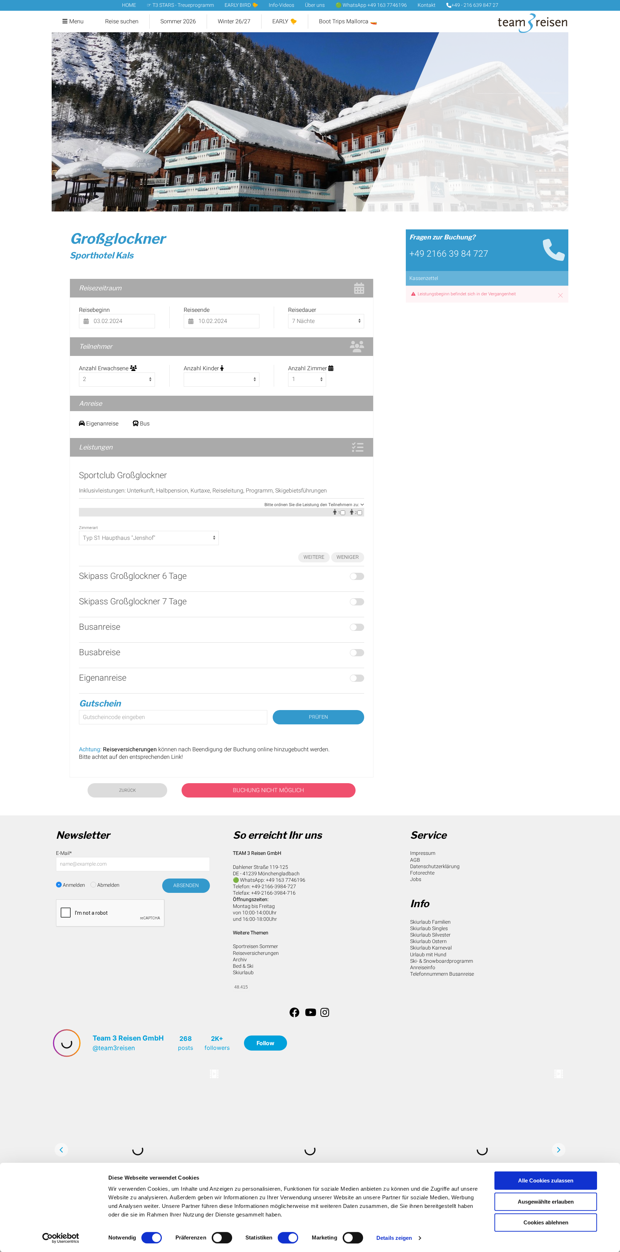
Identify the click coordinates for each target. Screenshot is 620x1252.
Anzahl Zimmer (308, 368)
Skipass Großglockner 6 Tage (133, 576)
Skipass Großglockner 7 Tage (133, 601)
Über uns (315, 5)
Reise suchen (121, 21)
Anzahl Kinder (202, 368)
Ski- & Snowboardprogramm (441, 961)
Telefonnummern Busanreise (442, 974)
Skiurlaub (243, 972)
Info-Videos (281, 5)
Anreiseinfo (422, 967)
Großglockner (117, 238)
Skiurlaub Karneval (431, 948)
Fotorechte (422, 873)
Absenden (186, 885)
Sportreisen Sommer (255, 946)
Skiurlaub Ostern (428, 941)
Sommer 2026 (178, 21)
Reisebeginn (94, 310)
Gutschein (100, 703)
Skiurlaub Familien (430, 922)
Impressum (422, 853)
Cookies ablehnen (545, 1222)
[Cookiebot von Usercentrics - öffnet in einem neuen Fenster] (60, 1238)
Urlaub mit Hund (428, 954)
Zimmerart (88, 527)
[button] (560, 295)
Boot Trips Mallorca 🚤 (348, 21)
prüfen (318, 717)
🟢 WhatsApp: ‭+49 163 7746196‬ (269, 880)
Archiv (240, 959)
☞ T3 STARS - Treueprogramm (180, 5)
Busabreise (99, 652)
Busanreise (99, 627)
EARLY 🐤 (284, 21)
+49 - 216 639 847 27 (474, 5)
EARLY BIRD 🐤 (241, 5)
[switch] (222, 1237)
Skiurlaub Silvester (430, 935)
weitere (314, 557)
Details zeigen (394, 1238)
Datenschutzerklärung (435, 866)
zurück (127, 790)
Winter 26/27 (234, 21)
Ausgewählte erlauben (546, 1202)
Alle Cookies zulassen (545, 1180)
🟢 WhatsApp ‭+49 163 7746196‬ (371, 5)
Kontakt (427, 5)
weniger (348, 557)
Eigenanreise (102, 678)
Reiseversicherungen (256, 953)
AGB (415, 860)
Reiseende (197, 310)
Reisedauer (302, 310)
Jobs (415, 879)
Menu (76, 21)
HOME (129, 5)
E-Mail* (64, 853)
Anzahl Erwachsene (104, 368)
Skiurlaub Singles (429, 928)
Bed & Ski (243, 966)
